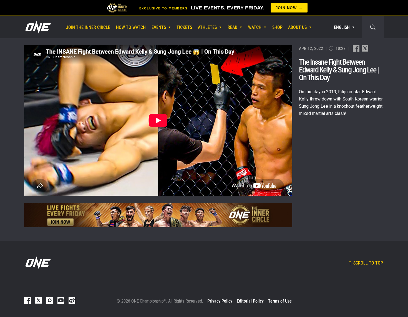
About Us (297, 27)
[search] (373, 27)
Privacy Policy (219, 301)
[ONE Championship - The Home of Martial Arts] (37, 27)
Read (232, 27)
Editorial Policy (250, 301)
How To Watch (131, 27)
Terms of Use (280, 301)
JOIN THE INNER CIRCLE (88, 27)
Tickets (184, 27)
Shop (277, 27)
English (342, 27)
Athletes (207, 27)
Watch (254, 27)
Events (159, 27)
